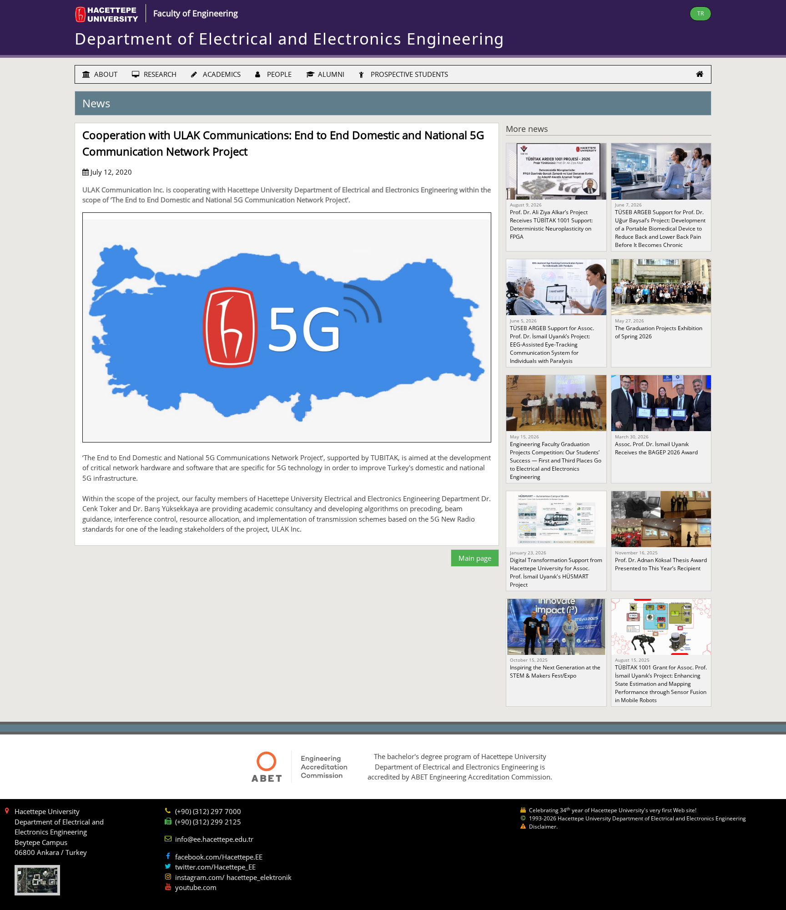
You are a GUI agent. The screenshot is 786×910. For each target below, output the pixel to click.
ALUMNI (330, 74)
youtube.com (196, 887)
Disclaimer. (543, 826)
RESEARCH (159, 74)
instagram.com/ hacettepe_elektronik (233, 877)
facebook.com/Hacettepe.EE (218, 856)
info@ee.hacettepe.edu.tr (214, 839)
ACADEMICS (221, 74)
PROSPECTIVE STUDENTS (408, 74)
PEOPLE (278, 74)
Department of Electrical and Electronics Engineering (289, 38)
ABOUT (104, 74)
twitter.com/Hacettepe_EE (215, 866)
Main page (474, 558)
